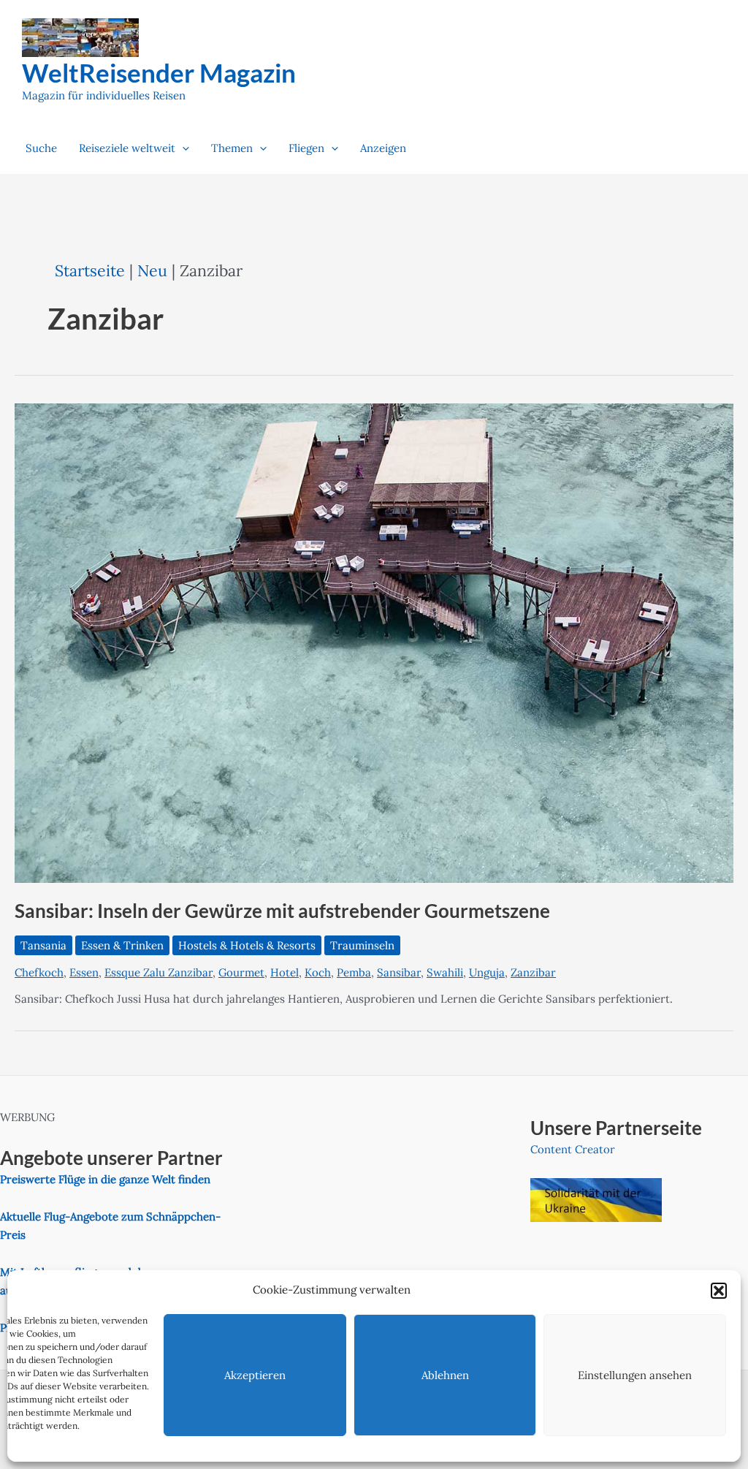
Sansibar (399, 972)
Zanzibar (533, 972)
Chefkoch (39, 972)
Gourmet (241, 972)
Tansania (43, 945)
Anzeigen (383, 148)
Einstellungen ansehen (635, 1375)
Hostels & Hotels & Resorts (247, 945)
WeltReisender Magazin (159, 72)
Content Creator (572, 1149)
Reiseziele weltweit (127, 148)
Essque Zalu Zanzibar (158, 972)
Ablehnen (445, 1375)
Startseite (90, 270)
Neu (152, 270)
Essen (84, 972)
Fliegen (306, 148)
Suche (41, 148)
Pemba (354, 972)
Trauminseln (362, 945)
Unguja (487, 972)
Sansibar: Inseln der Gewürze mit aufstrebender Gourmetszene (282, 910)
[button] (718, 1290)
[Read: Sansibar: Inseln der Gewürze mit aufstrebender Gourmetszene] (374, 641)
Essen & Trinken (122, 945)
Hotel (284, 972)
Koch (318, 972)
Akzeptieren (255, 1375)
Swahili (445, 972)
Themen (232, 148)
